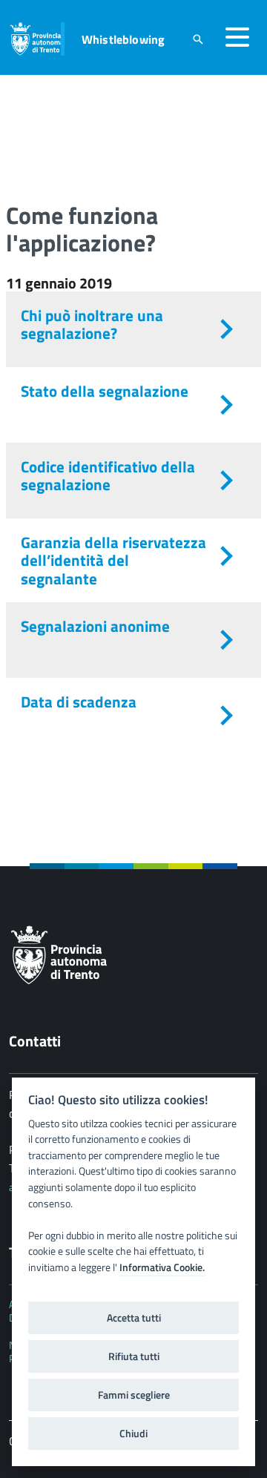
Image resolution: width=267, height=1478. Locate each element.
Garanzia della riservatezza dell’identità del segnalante (113, 560)
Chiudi (133, 1433)
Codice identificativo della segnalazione (108, 475)
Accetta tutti (134, 1317)
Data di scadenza (78, 701)
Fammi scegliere (134, 1395)
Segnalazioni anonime (95, 626)
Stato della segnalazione (104, 391)
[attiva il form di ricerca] (198, 39)
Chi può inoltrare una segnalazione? (92, 324)
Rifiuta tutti (133, 1356)
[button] (237, 37)
